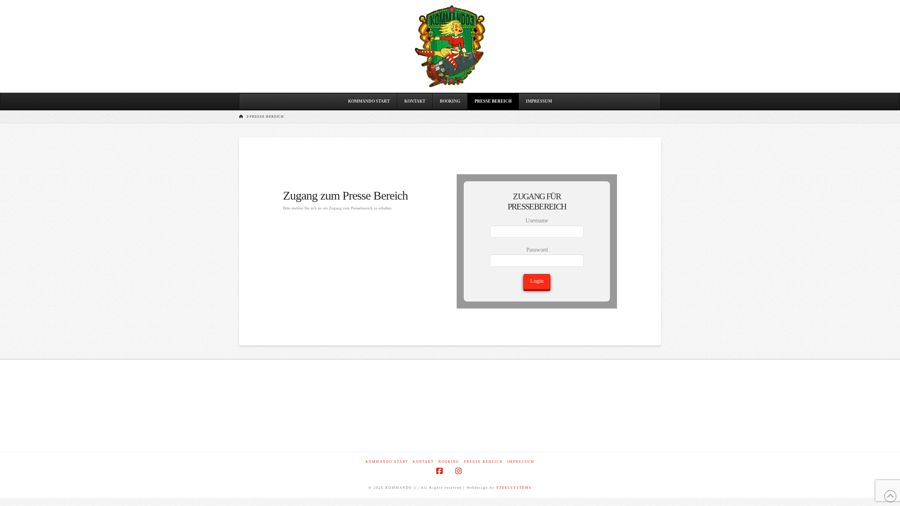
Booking (448, 461)
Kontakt (423, 461)
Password (537, 250)
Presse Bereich (483, 461)
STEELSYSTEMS (514, 487)
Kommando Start (387, 461)
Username (537, 220)
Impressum (520, 461)
